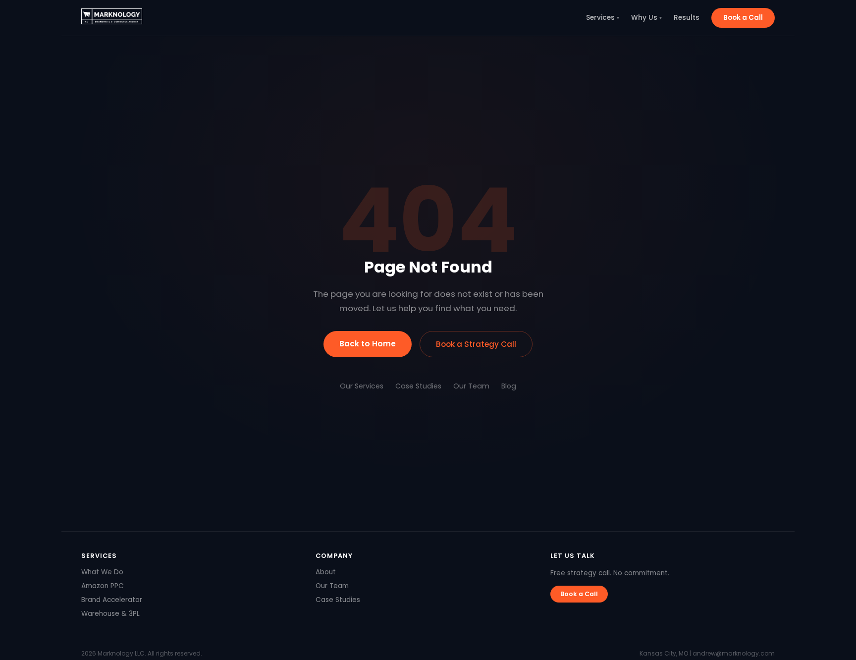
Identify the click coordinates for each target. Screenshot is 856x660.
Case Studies (418, 386)
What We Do (102, 572)
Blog (508, 386)
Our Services (361, 386)
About (326, 572)
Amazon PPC (102, 586)
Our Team (471, 386)
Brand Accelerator (111, 600)
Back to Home (367, 343)
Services (602, 17)
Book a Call (743, 17)
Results (686, 17)
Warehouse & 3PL (110, 613)
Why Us (646, 17)
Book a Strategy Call (476, 344)
